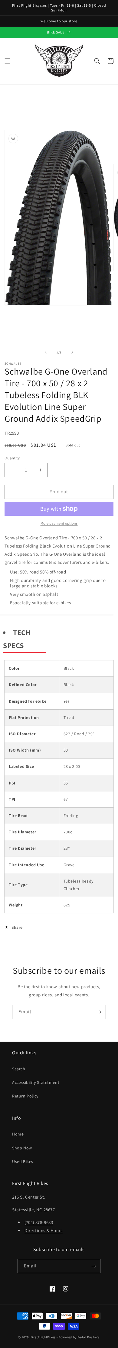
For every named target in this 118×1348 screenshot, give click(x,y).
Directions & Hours (44, 1230)
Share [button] (17, 927)
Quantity (12, 458)
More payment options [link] (59, 523)
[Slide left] (45, 352)
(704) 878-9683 (39, 1222)
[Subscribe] (99, 1012)
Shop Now (22, 1148)
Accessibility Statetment (35, 1082)
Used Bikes (22, 1161)
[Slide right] (72, 352)
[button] (7, 61)
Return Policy (25, 1096)
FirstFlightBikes (43, 1337)
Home (18, 1134)
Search (18, 1069)
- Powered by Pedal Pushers (78, 1337)
